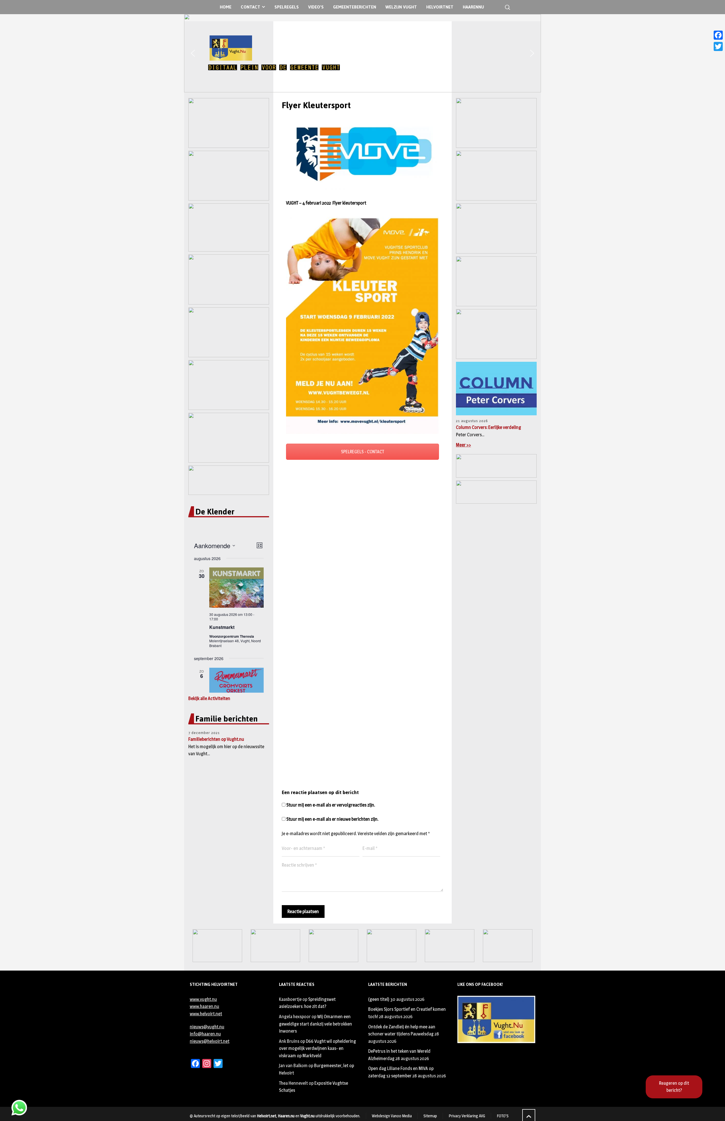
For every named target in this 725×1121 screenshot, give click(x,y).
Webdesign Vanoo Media (392, 1115)
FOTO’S (503, 1115)
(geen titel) (378, 999)
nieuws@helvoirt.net (209, 1041)
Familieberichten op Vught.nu (216, 739)
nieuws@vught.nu (207, 1026)
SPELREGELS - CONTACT (362, 451)
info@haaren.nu (205, 1034)
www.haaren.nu (204, 1006)
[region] (362, 53)
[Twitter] (718, 46)
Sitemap (430, 1115)
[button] (192, 53)
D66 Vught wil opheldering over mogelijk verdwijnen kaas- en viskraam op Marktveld (317, 1048)
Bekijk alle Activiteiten (209, 698)
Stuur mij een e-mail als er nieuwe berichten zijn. (332, 819)
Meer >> (463, 445)
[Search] (506, 7)
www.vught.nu (203, 999)
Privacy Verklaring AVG (467, 1115)
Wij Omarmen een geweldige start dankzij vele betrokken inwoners (315, 1024)
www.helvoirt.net (206, 1013)
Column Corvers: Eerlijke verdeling (488, 427)
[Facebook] (718, 35)
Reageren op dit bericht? (674, 1086)
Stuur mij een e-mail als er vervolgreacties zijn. (330, 805)
